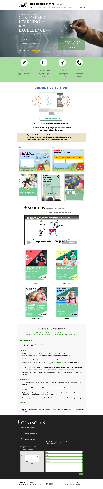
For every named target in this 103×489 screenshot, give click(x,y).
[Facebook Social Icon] (78, 7)
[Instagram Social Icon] (81, 7)
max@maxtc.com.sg (79, 482)
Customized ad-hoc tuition (62, 73)
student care (61, 362)
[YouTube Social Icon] (84, 7)
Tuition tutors (30, 367)
